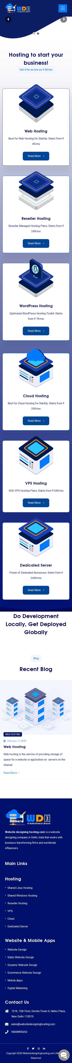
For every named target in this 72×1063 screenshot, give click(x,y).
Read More (34, 156)
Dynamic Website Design (22, 965)
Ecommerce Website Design (24, 972)
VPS (10, 911)
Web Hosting (12, 734)
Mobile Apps (15, 980)
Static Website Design (21, 957)
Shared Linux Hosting (20, 887)
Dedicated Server (18, 926)
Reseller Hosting (17, 903)
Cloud (11, 918)
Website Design (17, 949)
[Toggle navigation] (62, 8)
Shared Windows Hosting (22, 895)
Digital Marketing (17, 988)
